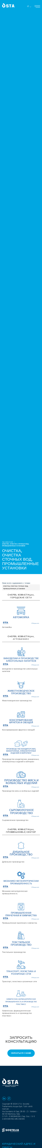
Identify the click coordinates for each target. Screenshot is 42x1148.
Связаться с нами (21, 1053)
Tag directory (7, 542)
